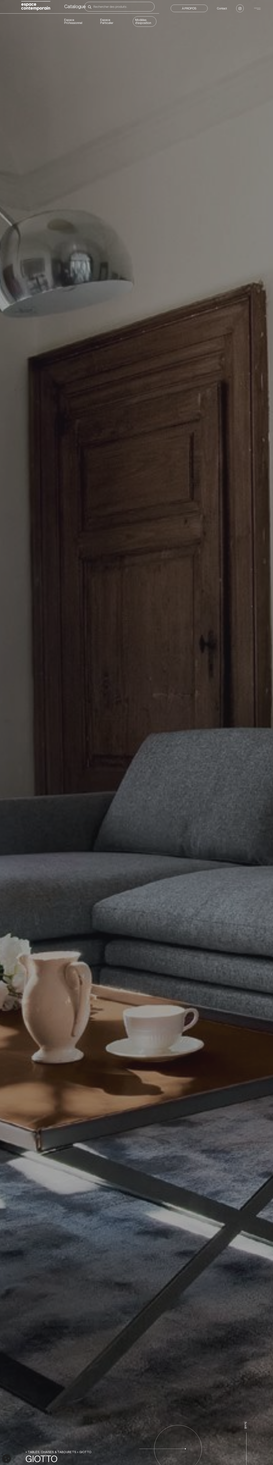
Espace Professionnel (73, 21)
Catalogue (75, 6)
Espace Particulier (106, 21)
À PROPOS (189, 8)
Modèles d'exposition (143, 21)
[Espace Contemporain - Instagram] (240, 8)
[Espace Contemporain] (35, 6)
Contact (222, 8)
